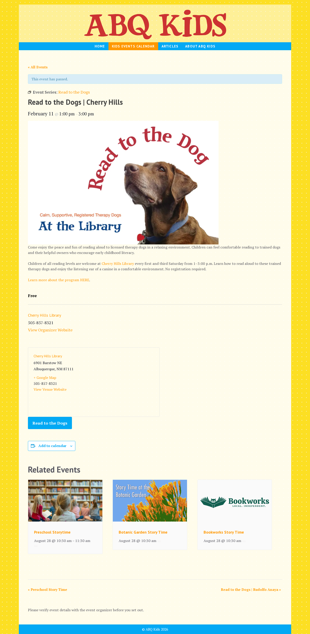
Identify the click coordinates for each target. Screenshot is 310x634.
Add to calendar (52, 445)
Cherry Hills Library (118, 263)
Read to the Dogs (49, 423)
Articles (170, 46)
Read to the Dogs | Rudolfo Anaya (251, 589)
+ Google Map (45, 377)
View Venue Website (50, 389)
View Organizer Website (50, 330)
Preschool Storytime (52, 532)
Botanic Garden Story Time (143, 532)
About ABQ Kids (200, 46)
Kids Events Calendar (133, 46)
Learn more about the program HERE (58, 279)
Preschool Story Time (47, 589)
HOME (100, 46)
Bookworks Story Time (224, 532)
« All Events (38, 67)
